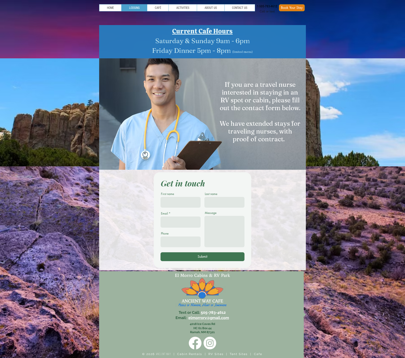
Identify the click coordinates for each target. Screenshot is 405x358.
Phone (165, 233)
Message (210, 212)
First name (167, 193)
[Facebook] (195, 343)
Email (164, 213)
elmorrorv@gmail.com (208, 317)
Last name (211, 193)
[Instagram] (210, 343)
